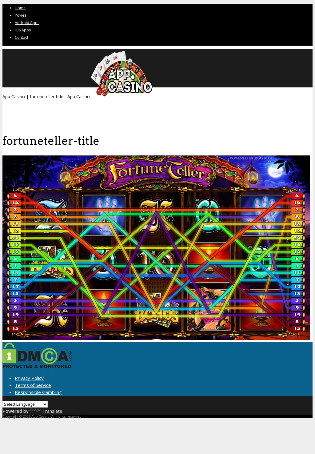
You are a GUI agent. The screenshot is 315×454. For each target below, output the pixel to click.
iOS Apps (23, 30)
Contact (21, 37)
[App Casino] (122, 96)
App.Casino (40, 416)
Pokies (20, 15)
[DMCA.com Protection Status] (37, 366)
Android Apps (27, 22)
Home (20, 7)
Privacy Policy (29, 378)
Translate (52, 411)
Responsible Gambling (38, 392)
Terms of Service (33, 385)
